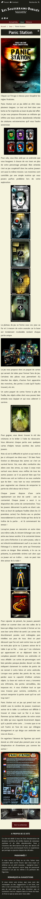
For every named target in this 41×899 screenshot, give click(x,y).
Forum (6, 2)
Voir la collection (20, 825)
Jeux (22, 22)
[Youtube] (2, 18)
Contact (15, 2)
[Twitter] (7, 18)
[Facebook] (4, 18)
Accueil (3, 26)
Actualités (13, 22)
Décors (29, 22)
